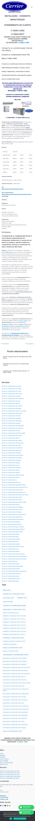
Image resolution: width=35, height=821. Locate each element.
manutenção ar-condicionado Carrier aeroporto (15, 661)
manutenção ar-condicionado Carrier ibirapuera (15, 718)
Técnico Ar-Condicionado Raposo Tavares (13, 526)
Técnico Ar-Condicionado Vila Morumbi (12, 413)
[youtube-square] (8, 805)
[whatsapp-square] (10, 805)
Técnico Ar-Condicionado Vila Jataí (11, 430)
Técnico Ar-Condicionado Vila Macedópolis (13, 425)
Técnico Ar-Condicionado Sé (9, 480)
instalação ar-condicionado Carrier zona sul (14, 634)
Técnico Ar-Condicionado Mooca (10, 581)
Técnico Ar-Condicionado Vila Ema (11, 438)
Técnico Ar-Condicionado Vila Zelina (11, 396)
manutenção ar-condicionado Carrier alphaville (14, 664)
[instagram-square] (5, 805)
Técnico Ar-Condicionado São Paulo (11, 482)
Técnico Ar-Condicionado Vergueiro (11, 462)
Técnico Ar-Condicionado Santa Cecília (12, 509)
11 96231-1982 (23, 43)
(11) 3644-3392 (4, 792)
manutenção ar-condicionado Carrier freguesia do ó (16, 709)
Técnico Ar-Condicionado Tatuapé (11, 470)
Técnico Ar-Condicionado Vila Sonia (11, 401)
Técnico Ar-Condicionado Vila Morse (11, 415)
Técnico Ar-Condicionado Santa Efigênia (12, 507)
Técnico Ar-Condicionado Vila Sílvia (11, 403)
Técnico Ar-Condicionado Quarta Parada (12, 531)
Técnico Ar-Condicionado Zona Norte (11, 386)
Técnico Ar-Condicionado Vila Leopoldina (12, 428)
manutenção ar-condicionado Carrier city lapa (14, 696)
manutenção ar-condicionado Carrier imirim (13, 721)
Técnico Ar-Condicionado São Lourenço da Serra (14, 487)
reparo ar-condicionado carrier (12, 731)
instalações (5, 324)
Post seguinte (30, 343)
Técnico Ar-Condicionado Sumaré (10, 477)
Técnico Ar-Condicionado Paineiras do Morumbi (14, 571)
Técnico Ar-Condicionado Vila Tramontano (13, 398)
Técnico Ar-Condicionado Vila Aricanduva (12, 455)
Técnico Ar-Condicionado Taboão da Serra (13, 475)
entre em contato (22, 320)
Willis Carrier (9, 252)
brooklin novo (22, 598)
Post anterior (5, 343)
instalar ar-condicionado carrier (10, 612)
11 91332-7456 (4, 797)
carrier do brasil (8, 601)
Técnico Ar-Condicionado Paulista (10, 551)
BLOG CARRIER (4, 761)
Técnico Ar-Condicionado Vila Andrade (12, 457)
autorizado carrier (8, 598)
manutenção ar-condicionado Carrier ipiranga (14, 727)
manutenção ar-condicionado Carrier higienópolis (15, 715)
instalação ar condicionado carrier (13, 638)
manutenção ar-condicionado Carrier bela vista (14, 679)
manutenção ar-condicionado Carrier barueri (14, 676)
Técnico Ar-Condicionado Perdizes (11, 544)
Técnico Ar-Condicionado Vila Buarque (12, 450)
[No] (33, 816)
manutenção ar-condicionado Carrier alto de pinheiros (16, 673)
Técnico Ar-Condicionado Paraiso (10, 563)
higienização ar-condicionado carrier (14, 609)
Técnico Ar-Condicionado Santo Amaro (12, 499)
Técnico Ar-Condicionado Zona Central (12, 393)
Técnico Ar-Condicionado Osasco (10, 576)
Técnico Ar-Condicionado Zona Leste (11, 391)
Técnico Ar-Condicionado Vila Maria (11, 423)
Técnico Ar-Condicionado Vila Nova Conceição (14, 411)
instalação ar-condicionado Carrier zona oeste (14, 631)
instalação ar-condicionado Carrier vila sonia (14, 619)
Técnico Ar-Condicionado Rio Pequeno (12, 512)
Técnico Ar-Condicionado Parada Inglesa (12, 566)
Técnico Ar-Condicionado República (11, 521)
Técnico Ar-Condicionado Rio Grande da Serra (14, 514)
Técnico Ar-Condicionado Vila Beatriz (11, 452)
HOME (1, 753)
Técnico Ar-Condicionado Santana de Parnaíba (14, 502)
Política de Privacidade (20, 818)
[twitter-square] (3, 805)
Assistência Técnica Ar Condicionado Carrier (16, 364)
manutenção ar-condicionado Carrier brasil (13, 686)
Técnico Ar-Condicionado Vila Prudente (12, 406)
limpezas (21, 324)
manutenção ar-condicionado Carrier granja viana (15, 712)
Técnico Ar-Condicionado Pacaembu (11, 573)
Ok (11, 818)
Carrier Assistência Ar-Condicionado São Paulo (17, 357)
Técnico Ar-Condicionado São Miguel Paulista (13, 485)
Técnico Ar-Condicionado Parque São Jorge (13, 554)
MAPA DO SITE (4, 764)
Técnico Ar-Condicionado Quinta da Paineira (13, 529)
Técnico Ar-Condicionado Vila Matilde (11, 418)
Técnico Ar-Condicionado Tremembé (11, 467)
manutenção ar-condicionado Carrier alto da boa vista (16, 667)
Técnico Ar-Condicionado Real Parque (12, 524)
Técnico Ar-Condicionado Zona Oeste (11, 388)
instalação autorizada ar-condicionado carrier (14, 641)
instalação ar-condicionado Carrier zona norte (14, 628)
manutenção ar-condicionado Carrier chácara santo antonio (16, 689)
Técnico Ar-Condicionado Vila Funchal (12, 435)
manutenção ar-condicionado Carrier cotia (13, 703)
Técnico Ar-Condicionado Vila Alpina (11, 460)
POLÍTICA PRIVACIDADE (6, 762)
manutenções (5, 327)
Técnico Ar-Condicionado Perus (10, 541)
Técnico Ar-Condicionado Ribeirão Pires (12, 517)
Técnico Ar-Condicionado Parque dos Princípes (14, 559)
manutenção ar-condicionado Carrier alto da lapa (15, 670)
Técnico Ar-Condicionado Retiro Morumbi (12, 519)
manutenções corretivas (8, 326)
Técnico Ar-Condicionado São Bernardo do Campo (15, 494)
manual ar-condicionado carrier (10, 651)
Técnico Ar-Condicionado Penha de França (13, 546)
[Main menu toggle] (31, 7)
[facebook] (1, 805)
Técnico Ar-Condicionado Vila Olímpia (11, 408)
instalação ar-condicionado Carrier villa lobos (14, 622)
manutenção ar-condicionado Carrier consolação (15, 699)
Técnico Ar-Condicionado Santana (11, 504)
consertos (11, 324)
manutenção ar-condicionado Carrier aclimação (14, 658)
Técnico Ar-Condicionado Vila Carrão (11, 445)
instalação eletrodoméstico (9, 644)
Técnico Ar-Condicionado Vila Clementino (12, 443)
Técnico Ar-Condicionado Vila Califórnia (12, 447)
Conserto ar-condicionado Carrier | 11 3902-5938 (16, 371)
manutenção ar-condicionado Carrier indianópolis (15, 724)
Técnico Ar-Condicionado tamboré (11, 472)
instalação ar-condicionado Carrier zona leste (14, 625)
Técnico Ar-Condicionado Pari (9, 561)
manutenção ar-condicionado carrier (15, 654)
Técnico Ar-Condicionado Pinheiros (11, 539)
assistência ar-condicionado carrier (14, 594)
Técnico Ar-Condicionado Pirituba (10, 534)
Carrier (28, 127)
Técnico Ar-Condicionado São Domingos (12, 489)
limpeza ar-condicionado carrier (13, 647)
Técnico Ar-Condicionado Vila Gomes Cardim (13, 433)
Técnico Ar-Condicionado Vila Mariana (12, 420)
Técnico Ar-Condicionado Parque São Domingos (14, 556)
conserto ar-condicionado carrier (14, 605)
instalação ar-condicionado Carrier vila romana (14, 615)
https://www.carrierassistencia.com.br (12, 189)
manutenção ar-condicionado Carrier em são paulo (15, 706)
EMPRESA (2, 755)
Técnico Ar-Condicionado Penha (10, 549)
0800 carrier (7, 590)
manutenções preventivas (22, 326)
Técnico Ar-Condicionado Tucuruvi (11, 465)
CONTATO (2, 757)
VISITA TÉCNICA (4, 759)
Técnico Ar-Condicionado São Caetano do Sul (14, 492)
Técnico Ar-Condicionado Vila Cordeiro (12, 440)
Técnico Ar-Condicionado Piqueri (10, 536)
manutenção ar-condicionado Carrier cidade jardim (15, 693)
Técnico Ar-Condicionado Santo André (12, 497)
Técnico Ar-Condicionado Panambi (11, 568)
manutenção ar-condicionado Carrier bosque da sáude (16, 682)
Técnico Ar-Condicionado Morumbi (11, 578)
